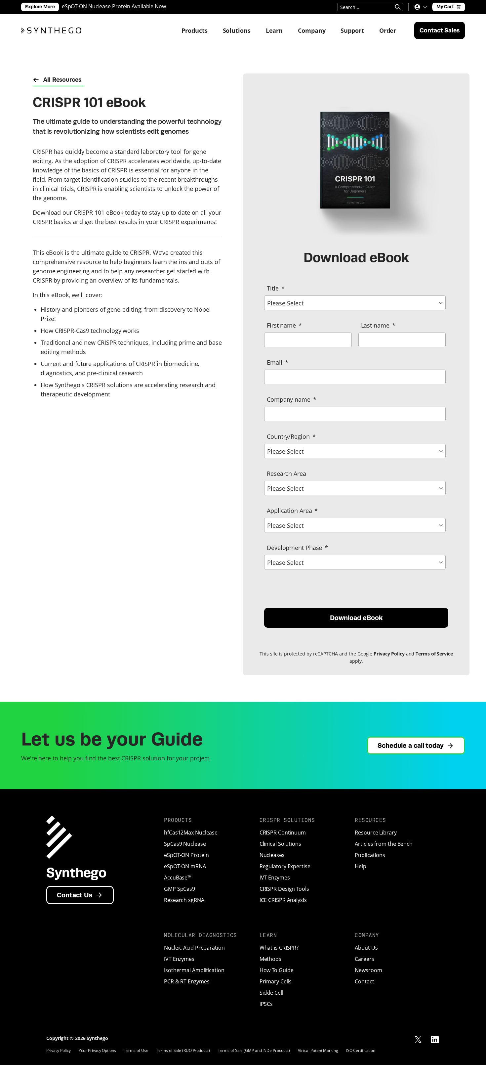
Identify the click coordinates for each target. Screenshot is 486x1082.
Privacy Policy (389, 654)
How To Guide (277, 970)
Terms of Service (434, 654)
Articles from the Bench (384, 843)
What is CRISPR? (279, 947)
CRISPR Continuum (283, 832)
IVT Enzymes (275, 877)
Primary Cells (276, 981)
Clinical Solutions (280, 843)
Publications (370, 855)
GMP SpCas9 (179, 888)
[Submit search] (397, 7)
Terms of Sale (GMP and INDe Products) (254, 1050)
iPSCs (266, 1004)
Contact (364, 981)
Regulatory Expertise (285, 866)
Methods (270, 959)
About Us (366, 947)
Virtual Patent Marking (318, 1050)
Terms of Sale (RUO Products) (183, 1050)
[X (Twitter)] (418, 1040)
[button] (420, 7)
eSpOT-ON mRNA (185, 866)
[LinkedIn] (435, 1040)
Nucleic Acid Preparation (194, 947)
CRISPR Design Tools (284, 888)
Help (360, 866)
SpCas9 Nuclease (185, 843)
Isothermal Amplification (194, 970)
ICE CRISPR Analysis (283, 900)
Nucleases (272, 855)
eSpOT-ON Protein (186, 855)
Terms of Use (136, 1050)
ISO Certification (360, 1050)
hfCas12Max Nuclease (191, 832)
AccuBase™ (177, 877)
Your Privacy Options (97, 1050)
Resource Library (375, 832)
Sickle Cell (271, 992)
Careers (364, 959)
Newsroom (368, 970)
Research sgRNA (184, 900)
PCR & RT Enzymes (186, 981)
